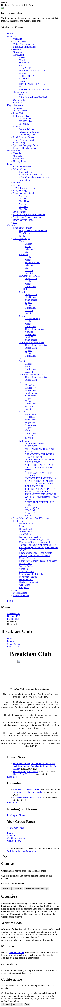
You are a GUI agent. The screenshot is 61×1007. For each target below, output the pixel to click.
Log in (10, 601)
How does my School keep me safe (35, 553)
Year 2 (22, 316)
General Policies (26, 129)
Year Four (23, 204)
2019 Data (24, 124)
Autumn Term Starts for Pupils (27, 792)
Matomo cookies (16, 952)
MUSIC (23, 81)
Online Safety (19, 212)
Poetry (22, 236)
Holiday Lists (19, 161)
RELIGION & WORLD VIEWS (34, 89)
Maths (28, 246)
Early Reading (20, 190)
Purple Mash (31, 278)
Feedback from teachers (30, 537)
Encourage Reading (28, 577)
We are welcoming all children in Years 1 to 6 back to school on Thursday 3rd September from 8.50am (35, 766)
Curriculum (18, 54)
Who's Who (18, 49)
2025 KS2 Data (26, 118)
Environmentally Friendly (31, 574)
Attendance (18, 185)
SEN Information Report (24, 188)
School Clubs (19, 169)
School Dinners (26, 579)
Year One (23, 196)
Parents (10, 164)
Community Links (21, 92)
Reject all (6, 889)
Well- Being (24, 585)
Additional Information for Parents (29, 214)
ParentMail (18, 113)
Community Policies (28, 134)
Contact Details (20, 41)
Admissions (18, 108)
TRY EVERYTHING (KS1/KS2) (41, 494)
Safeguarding (19, 142)
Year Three (24, 201)
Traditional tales (32, 262)
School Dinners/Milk (23, 166)
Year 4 (22, 361)
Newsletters (18, 156)
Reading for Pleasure (23, 228)
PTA (15, 222)
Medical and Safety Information (28, 217)
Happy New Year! (21, 774)
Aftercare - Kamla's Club (30, 174)
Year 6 (22, 411)
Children (11, 225)
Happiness (24, 587)
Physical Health (26, 529)
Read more (12, 777)
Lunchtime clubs (26, 571)
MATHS (23, 60)
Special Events (20, 593)
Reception (23, 254)
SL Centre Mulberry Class (31, 374)
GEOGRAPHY (26, 76)
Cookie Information (16, 838)
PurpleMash (30, 337)
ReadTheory (31, 387)
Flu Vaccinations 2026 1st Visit (27, 797)
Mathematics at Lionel (23, 193)
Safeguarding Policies (29, 132)
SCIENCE (24, 62)
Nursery (23, 241)
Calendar (17, 153)
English (28, 244)
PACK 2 (29, 273)
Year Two (23, 198)
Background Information (24, 46)
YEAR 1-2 (30, 510)
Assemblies (18, 158)
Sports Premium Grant (23, 140)
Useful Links (19, 100)
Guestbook (18, 94)
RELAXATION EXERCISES (39, 454)
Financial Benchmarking (24, 148)
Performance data (21, 116)
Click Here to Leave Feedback (33, 97)
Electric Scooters (27, 558)
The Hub (23, 289)
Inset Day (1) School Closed (26, 789)
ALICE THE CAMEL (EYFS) (39, 465)
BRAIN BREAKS (34, 457)
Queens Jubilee (26, 566)
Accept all (17, 889)
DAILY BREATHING (35, 443)
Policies (16, 126)
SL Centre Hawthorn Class (31, 342)
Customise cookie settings (36, 889)
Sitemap (11, 835)
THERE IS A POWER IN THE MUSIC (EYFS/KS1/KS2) (40, 490)
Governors (18, 52)
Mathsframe (30, 385)
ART (21, 65)
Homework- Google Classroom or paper (38, 561)
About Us (11, 36)
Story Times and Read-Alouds (33, 230)
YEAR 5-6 (30, 515)
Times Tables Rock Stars (36, 345)
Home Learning (32, 318)
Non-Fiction (24, 233)
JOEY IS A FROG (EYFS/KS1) (40, 481)
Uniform (17, 182)
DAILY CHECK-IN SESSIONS (40, 459)
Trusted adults (25, 531)
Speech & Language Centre (26, 145)
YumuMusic (30, 425)
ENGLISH (24, 57)
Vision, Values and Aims (24, 44)
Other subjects (31, 249)
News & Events (14, 150)
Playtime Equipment (28, 582)
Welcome (17, 38)
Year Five (23, 206)
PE (26, 252)
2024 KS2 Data (26, 121)
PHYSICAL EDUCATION (32, 84)
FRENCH (24, 73)
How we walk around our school (34, 542)
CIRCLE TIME (32, 462)
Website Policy (14, 841)
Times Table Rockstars (35, 329)
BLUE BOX (31, 446)
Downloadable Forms (23, 220)
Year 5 (22, 382)
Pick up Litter (25, 563)
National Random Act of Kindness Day (37, 545)
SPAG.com (30, 297)
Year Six (23, 209)
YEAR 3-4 (30, 513)
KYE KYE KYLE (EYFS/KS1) (40, 478)
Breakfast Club (26, 172)
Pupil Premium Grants (23, 137)
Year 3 (22, 358)
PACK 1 (29, 270)
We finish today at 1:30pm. (25, 771)
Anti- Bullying (26, 534)
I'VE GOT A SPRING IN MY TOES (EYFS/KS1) (39, 485)
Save (27, 1004)
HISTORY (24, 78)
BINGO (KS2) (32, 507)
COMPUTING (26, 68)
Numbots (29, 331)
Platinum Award (26, 523)
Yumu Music (31, 300)
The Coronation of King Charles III (35, 539)
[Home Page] (2, 8)
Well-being (24, 441)
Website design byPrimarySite (22, 851)
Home (10, 33)
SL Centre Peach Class (29, 276)
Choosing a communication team (34, 555)
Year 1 (22, 292)
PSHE (22, 86)
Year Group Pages (21, 238)
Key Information (15, 105)
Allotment (23, 569)
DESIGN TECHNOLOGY (32, 70)
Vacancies (17, 102)
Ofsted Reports (20, 110)
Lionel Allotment (21, 595)
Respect (22, 526)
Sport (15, 590)
